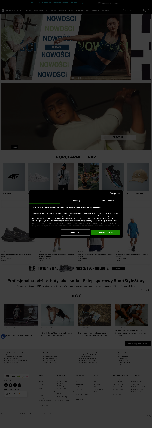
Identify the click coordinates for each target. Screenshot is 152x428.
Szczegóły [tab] (76, 201)
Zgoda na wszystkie (105, 232)
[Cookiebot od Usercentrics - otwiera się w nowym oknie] (111, 194)
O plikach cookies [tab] (107, 201)
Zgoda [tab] (44, 201)
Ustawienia (74, 232)
